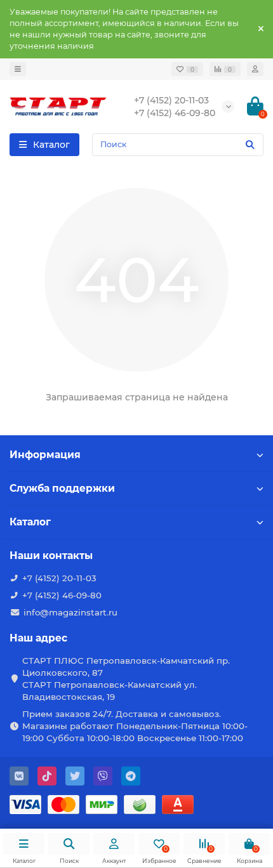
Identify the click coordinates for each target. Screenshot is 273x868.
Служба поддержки (62, 488)
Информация (45, 455)
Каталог (30, 522)
